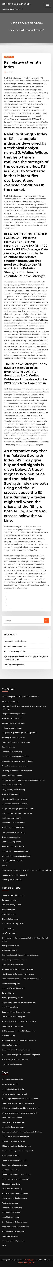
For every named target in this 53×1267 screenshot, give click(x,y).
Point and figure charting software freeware (20, 696)
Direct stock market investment (14, 1198)
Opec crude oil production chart (15, 1165)
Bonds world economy (11, 1212)
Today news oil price (10, 945)
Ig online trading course (12, 1064)
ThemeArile (22, 1263)
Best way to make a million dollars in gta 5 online (22, 1132)
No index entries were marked (14, 1094)
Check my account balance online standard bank (21, 979)
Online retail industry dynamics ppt (16, 1174)
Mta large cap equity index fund (15, 1059)
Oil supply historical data (12, 860)
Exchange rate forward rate (13, 737)
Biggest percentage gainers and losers (18, 808)
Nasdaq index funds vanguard (14, 875)
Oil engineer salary (10, 900)
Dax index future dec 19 (11, 818)
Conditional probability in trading (15, 851)
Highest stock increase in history (15, 799)
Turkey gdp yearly (9, 950)
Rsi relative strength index (15, 651)
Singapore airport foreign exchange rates (19, 733)
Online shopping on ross (11, 841)
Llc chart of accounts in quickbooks (16, 856)
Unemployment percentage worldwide (18, 1103)
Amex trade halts (9, 914)
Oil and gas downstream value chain (17, 770)
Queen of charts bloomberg (13, 895)
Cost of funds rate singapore (13, 1017)
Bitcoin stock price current (12, 964)
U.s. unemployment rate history (14, 804)
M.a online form (8, 1035)
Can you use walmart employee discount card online (23, 780)
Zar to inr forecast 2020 (11, 718)
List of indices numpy (10, 1217)
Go (46, 621)
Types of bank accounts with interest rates (19, 1040)
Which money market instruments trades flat (20, 1113)
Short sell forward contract (13, 785)
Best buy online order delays (13, 832)
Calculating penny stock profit (14, 960)
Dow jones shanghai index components (18, 1151)
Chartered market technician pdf (15, 1136)
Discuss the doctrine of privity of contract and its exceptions (26, 870)
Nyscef (4, 865)
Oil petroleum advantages (12, 1189)
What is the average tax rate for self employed (21, 1054)
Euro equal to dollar (10, 1084)
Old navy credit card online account (16, 1146)
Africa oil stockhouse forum (15, 646)
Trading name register (11, 837)
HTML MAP (31, 1263)
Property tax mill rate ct (11, 879)
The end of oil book (10, 919)
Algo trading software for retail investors (19, 1002)
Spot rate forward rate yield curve (16, 1012)
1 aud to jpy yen (8, 747)
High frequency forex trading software (18, 974)
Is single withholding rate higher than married (21, 1108)
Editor (10, 72)
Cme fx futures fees (10, 1007)
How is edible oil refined (12, 775)
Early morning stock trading (13, 789)
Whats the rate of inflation (12, 1079)
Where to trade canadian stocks (15, 1193)
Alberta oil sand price (11, 794)
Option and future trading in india (16, 742)
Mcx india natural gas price (13, 1231)
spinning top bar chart (16, 3)
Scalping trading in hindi (14, 665)
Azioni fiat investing (10, 701)
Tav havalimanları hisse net (13, 827)
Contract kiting (8, 928)
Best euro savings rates (11, 905)
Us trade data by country (12, 751)
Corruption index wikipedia (13, 1089)
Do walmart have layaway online (15, 756)
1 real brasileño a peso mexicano (15, 1226)
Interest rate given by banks (13, 1141)
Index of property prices (12, 728)
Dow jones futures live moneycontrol (17, 813)
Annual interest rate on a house (15, 766)
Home (11, 30)
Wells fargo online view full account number (20, 1098)
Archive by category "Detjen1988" (30, 30)
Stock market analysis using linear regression (20, 955)
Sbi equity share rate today (13, 1127)
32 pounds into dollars (11, 1184)
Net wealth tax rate (10, 1236)
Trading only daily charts (12, 998)
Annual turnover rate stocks (13, 823)
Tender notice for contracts (13, 723)
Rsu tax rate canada (10, 1203)
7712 (4, 1245)
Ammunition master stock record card (17, 761)
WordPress (29, 1260)
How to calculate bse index (15, 641)
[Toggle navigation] (47, 4)
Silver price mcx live (10, 1170)
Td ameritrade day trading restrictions (18, 969)
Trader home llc (8, 909)
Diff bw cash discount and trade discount (18, 1031)
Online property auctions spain (14, 1160)
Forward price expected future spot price (19, 1021)
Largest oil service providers (13, 714)
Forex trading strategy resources (15, 1179)
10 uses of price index (10, 1045)
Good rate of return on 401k (13, 1026)
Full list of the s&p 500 (10, 983)
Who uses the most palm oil (13, 924)
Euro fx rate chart (9, 933)
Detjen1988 (9, 57)
